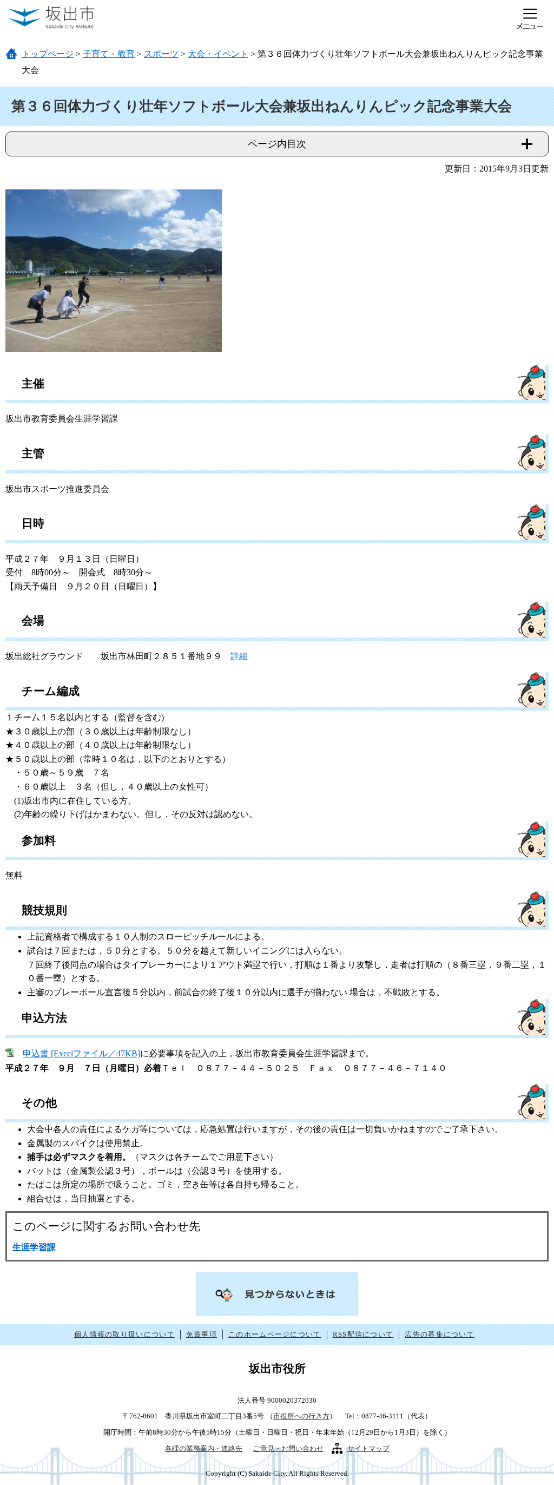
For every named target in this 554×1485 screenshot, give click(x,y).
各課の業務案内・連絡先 (203, 1448)
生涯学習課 (34, 1247)
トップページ (48, 53)
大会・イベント (218, 53)
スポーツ (161, 53)
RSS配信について (363, 1334)
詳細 (239, 656)
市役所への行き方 (301, 1416)
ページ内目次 (277, 144)
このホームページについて (274, 1334)
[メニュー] (529, 18)
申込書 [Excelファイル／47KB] (81, 1053)
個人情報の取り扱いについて (124, 1334)
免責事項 (201, 1334)
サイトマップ (368, 1448)
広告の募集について (439, 1334)
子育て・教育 (109, 53)
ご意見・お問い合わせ (288, 1448)
